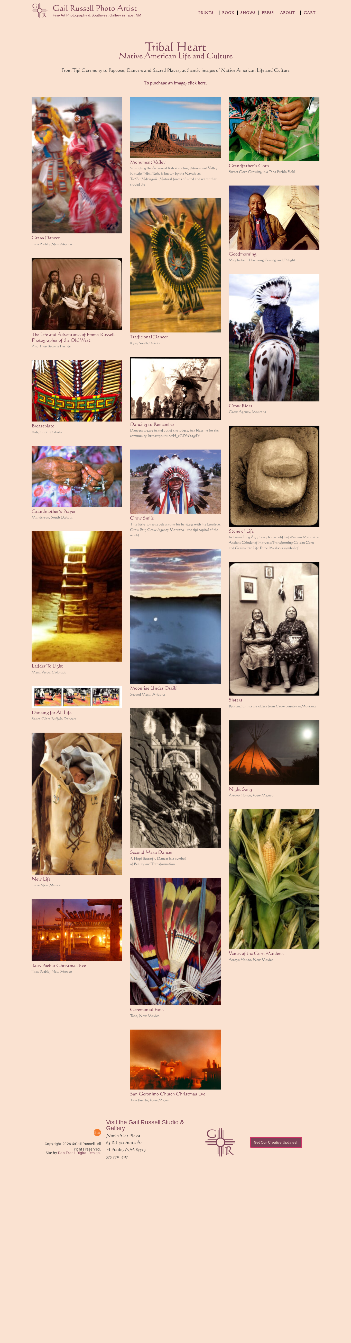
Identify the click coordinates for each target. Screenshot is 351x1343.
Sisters (235, 700)
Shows (248, 13)
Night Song (240, 789)
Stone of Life (241, 531)
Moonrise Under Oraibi (154, 688)
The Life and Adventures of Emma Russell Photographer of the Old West (73, 337)
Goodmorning (242, 254)
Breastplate (43, 425)
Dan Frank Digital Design (79, 1153)
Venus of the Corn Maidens (256, 953)
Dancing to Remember (152, 424)
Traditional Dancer (149, 336)
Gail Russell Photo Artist (95, 8)
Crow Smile (142, 518)
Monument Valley (147, 162)
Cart (310, 13)
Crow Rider (240, 405)
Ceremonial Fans (147, 1009)
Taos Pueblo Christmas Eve (59, 965)
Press (268, 13)
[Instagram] (84, 1132)
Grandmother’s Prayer (54, 511)
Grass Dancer (46, 237)
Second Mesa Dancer (151, 852)
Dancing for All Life (51, 712)
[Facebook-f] (71, 1132)
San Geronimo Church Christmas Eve (167, 1093)
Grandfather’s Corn (249, 165)
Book (228, 13)
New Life (41, 879)
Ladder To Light (47, 666)
